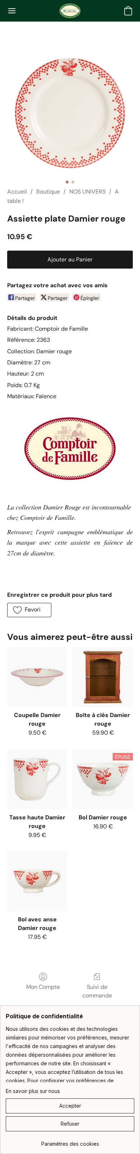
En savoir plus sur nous (33, 1091)
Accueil (17, 191)
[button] (70, 11)
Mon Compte (43, 987)
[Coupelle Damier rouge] (37, 677)
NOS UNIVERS (87, 191)
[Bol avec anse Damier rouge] (37, 881)
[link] (70, 1141)
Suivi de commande (97, 991)
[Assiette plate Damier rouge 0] (70, 113)
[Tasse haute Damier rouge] (37, 779)
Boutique (48, 191)
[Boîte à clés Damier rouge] (103, 677)
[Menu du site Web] (12, 11)
